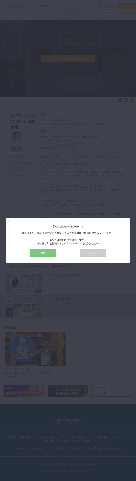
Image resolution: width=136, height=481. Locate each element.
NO (93, 252)
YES (43, 252)
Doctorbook (75, 243)
